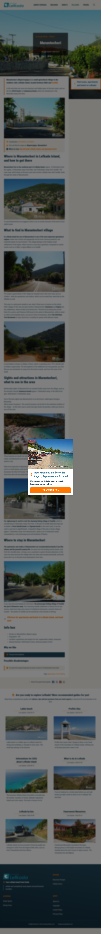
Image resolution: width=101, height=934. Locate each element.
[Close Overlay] (70, 441)
